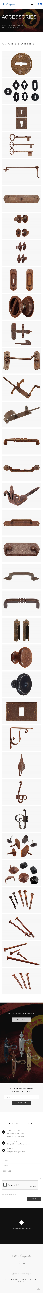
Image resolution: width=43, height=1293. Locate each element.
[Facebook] (38, 4)
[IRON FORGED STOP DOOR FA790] (21, 388)
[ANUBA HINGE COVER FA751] (21, 630)
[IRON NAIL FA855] (21, 954)
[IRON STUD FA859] (21, 873)
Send (34, 1199)
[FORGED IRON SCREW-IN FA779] (21, 495)
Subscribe (21, 1103)
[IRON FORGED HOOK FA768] (21, 360)
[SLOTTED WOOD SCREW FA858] (21, 981)
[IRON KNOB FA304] (21, 657)
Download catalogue (22, 1273)
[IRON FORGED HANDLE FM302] (21, 468)
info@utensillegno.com (16, 1152)
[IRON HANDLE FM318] (21, 603)
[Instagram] (23, 1263)
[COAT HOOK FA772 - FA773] (21, 819)
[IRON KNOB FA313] (21, 684)
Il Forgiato (21, 1255)
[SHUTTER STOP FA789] (21, 414)
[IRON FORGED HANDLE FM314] (21, 576)
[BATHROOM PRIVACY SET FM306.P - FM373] (21, 253)
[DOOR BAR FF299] (21, 172)
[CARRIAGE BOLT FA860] (21, 927)
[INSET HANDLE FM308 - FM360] (21, 280)
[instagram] (41, 4)
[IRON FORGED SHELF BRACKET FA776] (21, 738)
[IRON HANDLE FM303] (21, 549)
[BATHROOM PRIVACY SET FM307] (21, 226)
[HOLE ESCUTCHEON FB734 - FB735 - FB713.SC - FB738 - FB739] (21, 64)
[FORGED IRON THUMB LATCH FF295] (21, 334)
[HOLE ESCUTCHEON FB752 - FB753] (21, 118)
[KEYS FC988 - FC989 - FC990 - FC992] (21, 145)
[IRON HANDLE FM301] (21, 441)
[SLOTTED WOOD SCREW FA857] (21, 900)
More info (21, 1020)
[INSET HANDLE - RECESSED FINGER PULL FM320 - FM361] (21, 307)
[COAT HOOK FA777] (21, 792)
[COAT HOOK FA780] (21, 765)
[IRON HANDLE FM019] (21, 522)
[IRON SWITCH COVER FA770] (21, 711)
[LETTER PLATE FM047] (21, 199)
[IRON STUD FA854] (21, 846)
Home (5, 25)
